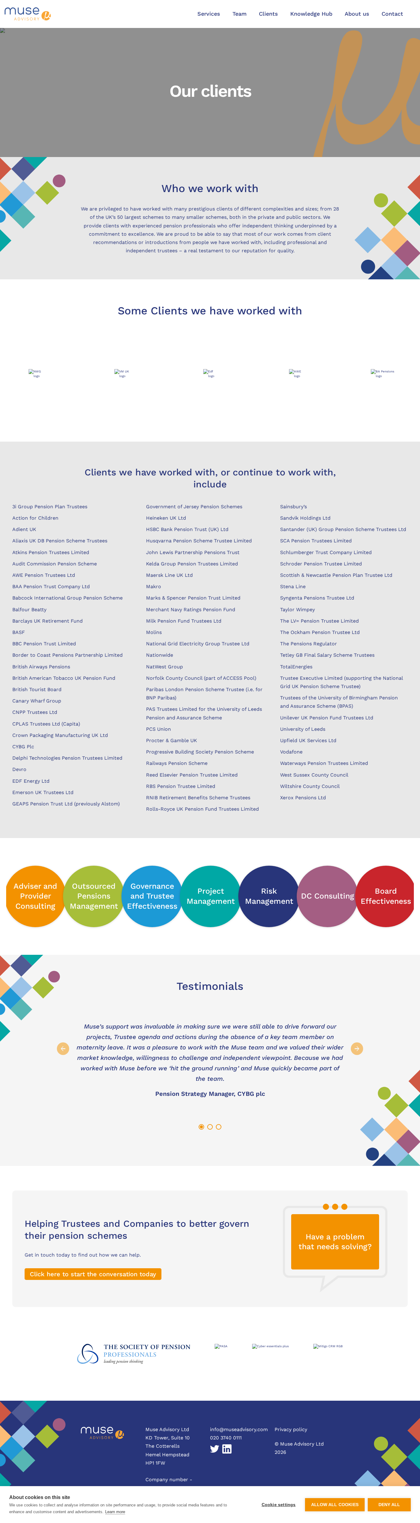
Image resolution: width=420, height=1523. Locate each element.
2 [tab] (209, 1126)
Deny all (389, 1504)
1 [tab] (200, 1126)
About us (357, 13)
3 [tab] (218, 1126)
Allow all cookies (335, 1504)
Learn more (115, 1511)
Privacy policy (291, 1429)
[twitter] (214, 1450)
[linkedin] (227, 1450)
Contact (392, 13)
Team (239, 13)
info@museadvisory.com (239, 1429)
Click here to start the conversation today (93, 1274)
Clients (268, 13)
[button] (208, 14)
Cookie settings (279, 1504)
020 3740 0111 (226, 1438)
